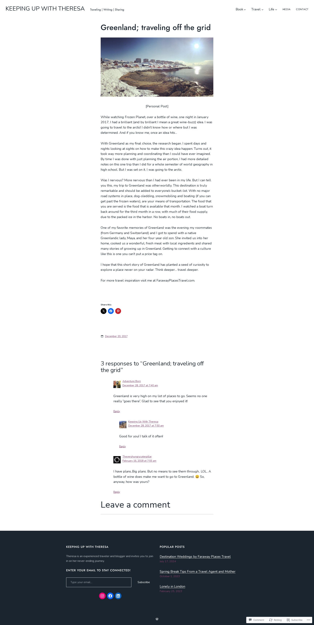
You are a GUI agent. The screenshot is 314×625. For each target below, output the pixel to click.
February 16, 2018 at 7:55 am (139, 460)
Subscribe (144, 582)
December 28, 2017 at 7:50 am (146, 425)
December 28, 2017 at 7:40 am (140, 385)
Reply (116, 411)
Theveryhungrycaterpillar (137, 456)
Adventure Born (131, 381)
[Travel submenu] (262, 9)
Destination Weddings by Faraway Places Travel (195, 556)
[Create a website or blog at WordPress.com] (157, 619)
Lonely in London (172, 586)
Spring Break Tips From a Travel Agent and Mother (198, 571)
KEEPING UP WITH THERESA (45, 9)
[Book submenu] (245, 9)
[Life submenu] (276, 9)
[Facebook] (110, 596)
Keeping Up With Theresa (143, 421)
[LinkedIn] (118, 596)
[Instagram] (102, 596)
